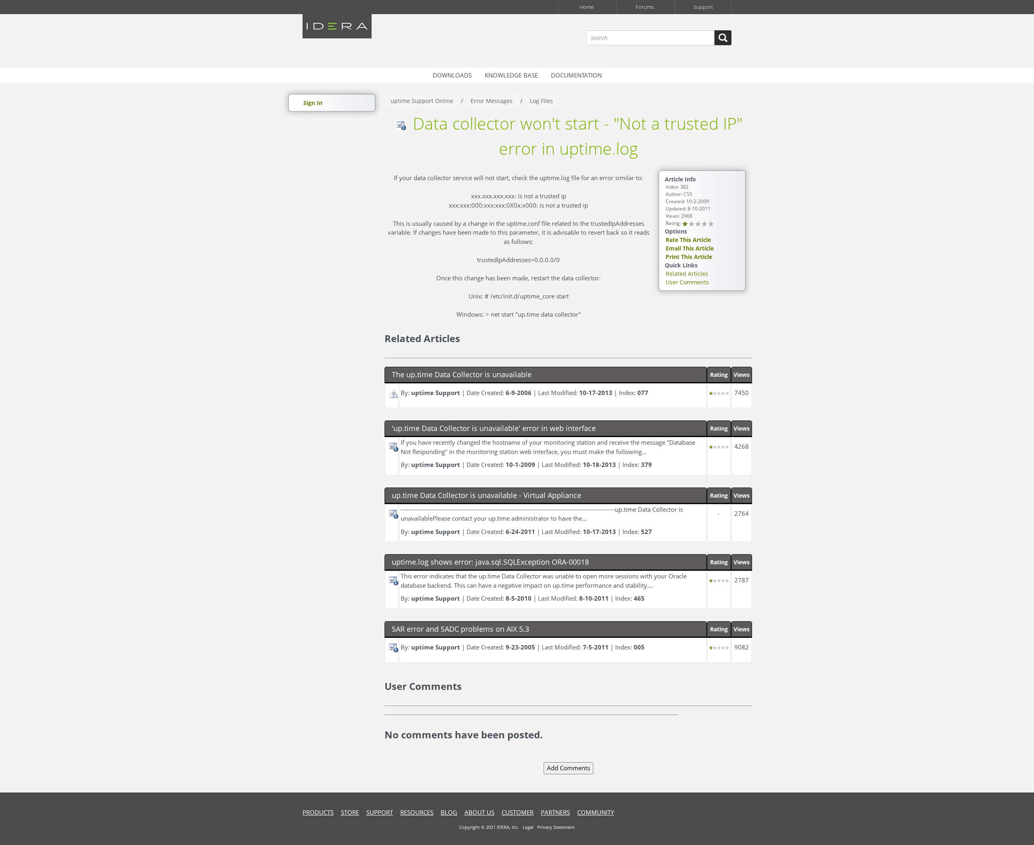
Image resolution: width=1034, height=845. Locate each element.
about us (479, 812)
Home (587, 7)
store (350, 812)
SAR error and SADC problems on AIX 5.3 (460, 629)
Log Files (541, 101)
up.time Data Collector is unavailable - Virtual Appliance (486, 495)
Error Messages (492, 101)
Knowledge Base (511, 75)
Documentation (576, 75)
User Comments (687, 282)
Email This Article (690, 248)
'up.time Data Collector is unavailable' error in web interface (494, 428)
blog (449, 812)
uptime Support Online (422, 101)
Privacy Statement (556, 827)
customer (518, 812)
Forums (645, 7)
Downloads (452, 75)
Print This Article (689, 257)
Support (703, 7)
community (595, 812)
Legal (528, 827)
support (379, 812)
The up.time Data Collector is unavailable (462, 374)
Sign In (312, 103)
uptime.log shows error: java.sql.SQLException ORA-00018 (490, 562)
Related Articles (687, 273)
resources (416, 812)
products (318, 812)
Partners (555, 812)
